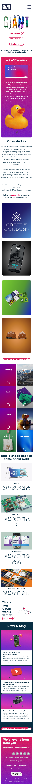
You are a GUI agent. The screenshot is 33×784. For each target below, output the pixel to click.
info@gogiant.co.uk (22, 747)
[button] (16, 72)
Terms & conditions (16, 769)
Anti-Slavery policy (11, 765)
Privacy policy (23, 765)
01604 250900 (8, 747)
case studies (16, 195)
